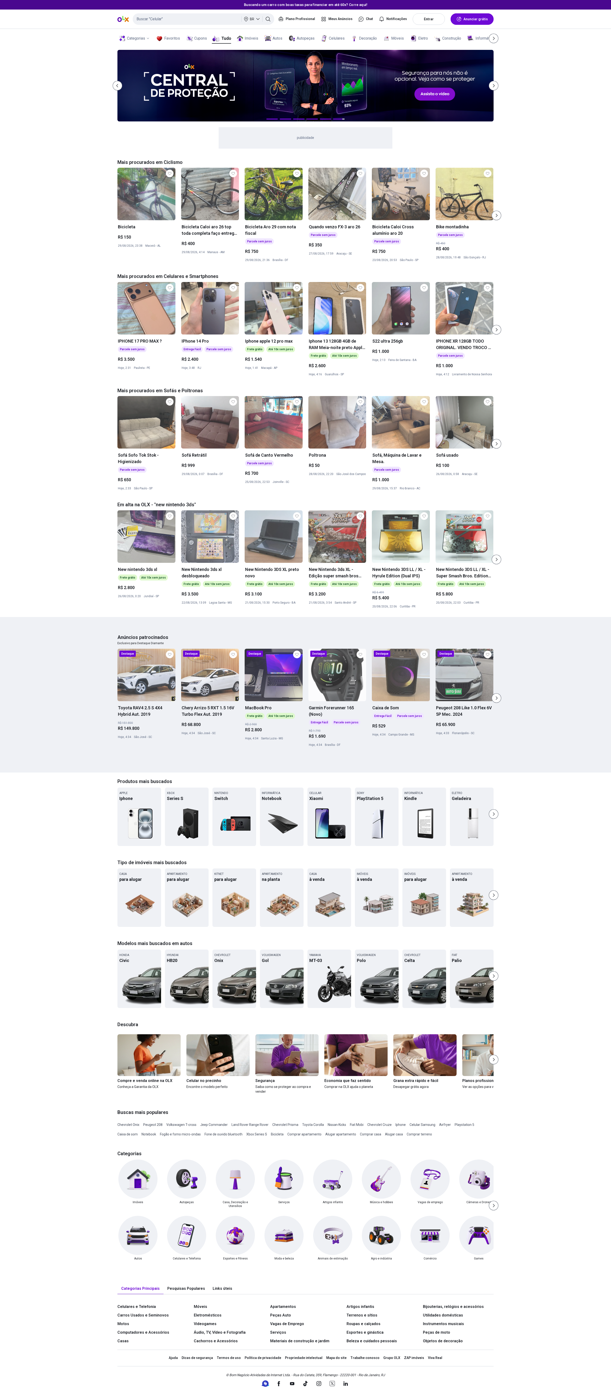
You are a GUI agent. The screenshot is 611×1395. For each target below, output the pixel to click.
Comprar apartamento (304, 1134)
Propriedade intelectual (303, 1358)
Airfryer (445, 1125)
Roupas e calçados (363, 1324)
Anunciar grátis (476, 19)
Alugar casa (394, 1134)
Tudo (226, 38)
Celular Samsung (422, 1125)
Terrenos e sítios (362, 1315)
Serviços (278, 1332)
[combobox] (203, 19)
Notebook (149, 1134)
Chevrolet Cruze (379, 1125)
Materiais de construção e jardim (299, 1341)
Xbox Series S (256, 1134)
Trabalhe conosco (364, 1358)
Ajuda (173, 1358)
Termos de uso (229, 1358)
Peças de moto (436, 1332)
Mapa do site (336, 1358)
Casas (123, 1341)
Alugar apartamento (340, 1134)
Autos (277, 38)
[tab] (140, 1288)
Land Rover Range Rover (250, 1125)
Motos (123, 1324)
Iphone (400, 1125)
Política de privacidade (263, 1358)
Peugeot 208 (153, 1125)
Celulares (337, 38)
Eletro (423, 38)
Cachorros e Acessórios (216, 1341)
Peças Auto (280, 1315)
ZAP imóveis (414, 1358)
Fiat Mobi (356, 1125)
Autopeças (306, 38)
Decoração (368, 38)
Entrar (429, 19)
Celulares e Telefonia (136, 1306)
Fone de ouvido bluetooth (223, 1134)
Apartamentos (283, 1306)
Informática (484, 38)
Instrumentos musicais (443, 1324)
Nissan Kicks (337, 1125)
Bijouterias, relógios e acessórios (453, 1306)
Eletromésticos (207, 1315)
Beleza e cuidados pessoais (372, 1341)
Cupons (200, 38)
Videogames (205, 1324)
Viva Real (435, 1358)
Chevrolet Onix (128, 1125)
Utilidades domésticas (443, 1315)
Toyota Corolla (313, 1125)
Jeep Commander (214, 1125)
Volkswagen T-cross (181, 1125)
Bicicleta (277, 1134)
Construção (451, 38)
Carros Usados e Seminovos (143, 1315)
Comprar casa (370, 1134)
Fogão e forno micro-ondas (180, 1134)
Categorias (136, 38)
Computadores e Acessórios (143, 1332)
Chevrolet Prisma (285, 1125)
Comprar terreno (419, 1134)
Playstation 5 (464, 1125)
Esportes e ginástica (365, 1332)
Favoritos (172, 38)
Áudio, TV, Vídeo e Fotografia (220, 1332)
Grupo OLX (391, 1358)
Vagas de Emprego (287, 1324)
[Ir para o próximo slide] (496, 215)
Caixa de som (127, 1134)
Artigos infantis (360, 1306)
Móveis (397, 38)
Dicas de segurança (197, 1358)
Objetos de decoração (443, 1341)
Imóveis (251, 38)
